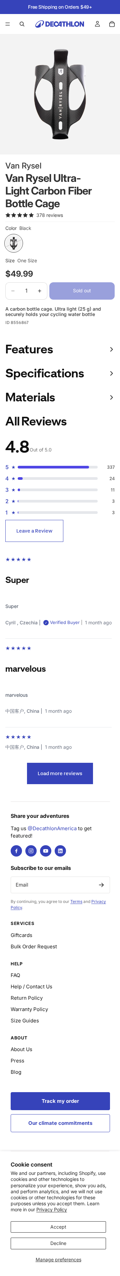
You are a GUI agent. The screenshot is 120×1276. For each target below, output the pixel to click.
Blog (16, 1072)
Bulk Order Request (34, 946)
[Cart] (112, 24)
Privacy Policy (51, 1209)
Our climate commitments (60, 1123)
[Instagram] (31, 851)
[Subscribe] (101, 885)
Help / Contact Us (31, 986)
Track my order (60, 1101)
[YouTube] (45, 851)
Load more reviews (60, 773)
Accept (58, 1227)
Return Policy (27, 998)
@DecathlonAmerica (52, 828)
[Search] (22, 24)
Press (17, 1060)
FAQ (15, 975)
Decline (58, 1243)
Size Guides (25, 1020)
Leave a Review (34, 531)
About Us (21, 1049)
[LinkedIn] (60, 851)
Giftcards (21, 935)
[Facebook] (16, 851)
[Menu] (7, 24)
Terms (76, 901)
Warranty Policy (29, 1009)
